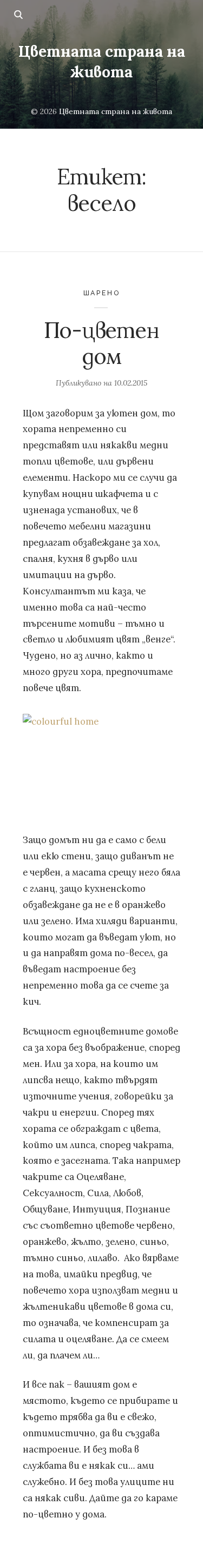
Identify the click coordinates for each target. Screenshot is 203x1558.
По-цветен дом (101, 343)
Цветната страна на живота (101, 62)
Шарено (101, 293)
